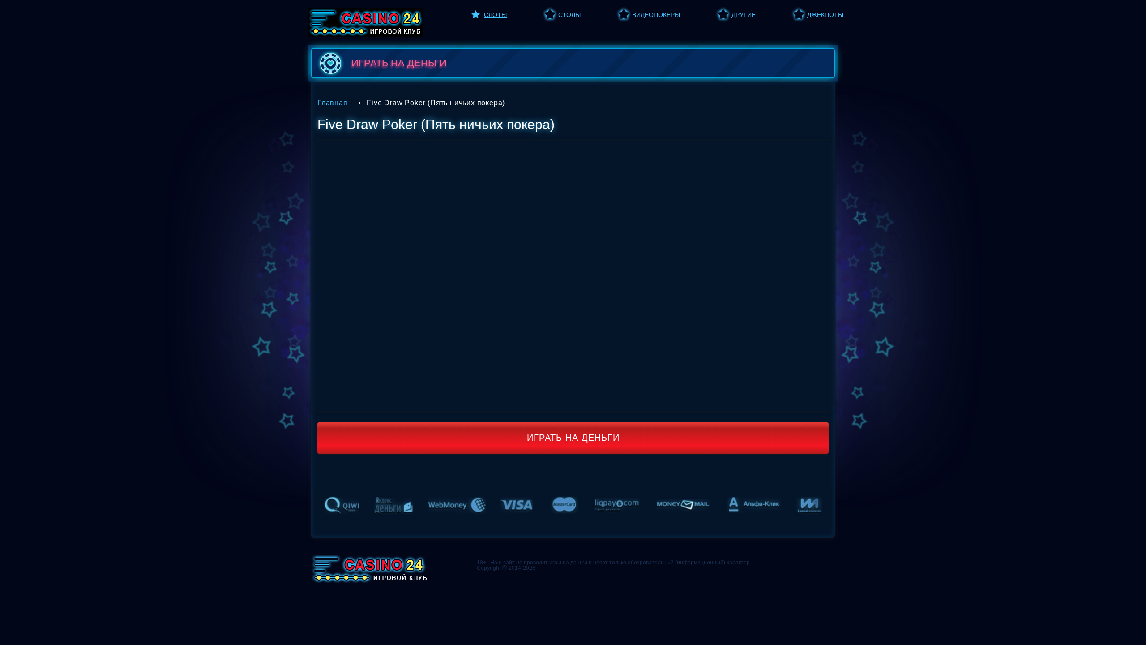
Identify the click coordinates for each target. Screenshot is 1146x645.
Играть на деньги (573, 438)
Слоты (495, 15)
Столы (569, 15)
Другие (743, 15)
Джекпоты (825, 15)
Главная (332, 103)
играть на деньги (399, 63)
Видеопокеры (656, 15)
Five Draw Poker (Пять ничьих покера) (436, 103)
